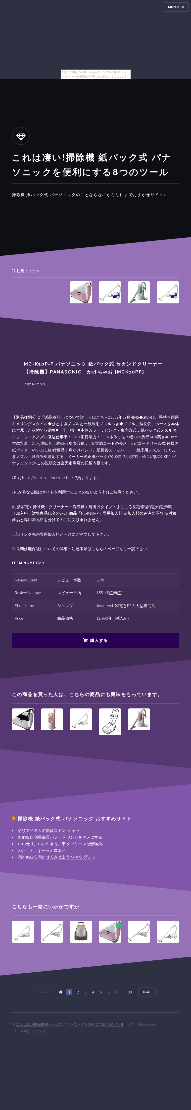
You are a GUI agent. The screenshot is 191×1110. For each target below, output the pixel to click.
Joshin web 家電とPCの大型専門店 (125, 605)
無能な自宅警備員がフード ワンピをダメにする (60, 837)
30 (130, 991)
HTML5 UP (38, 1031)
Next (147, 991)
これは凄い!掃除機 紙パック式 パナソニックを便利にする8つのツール (70, 1024)
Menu (173, 7)
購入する (99, 640)
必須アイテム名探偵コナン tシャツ (49, 830)
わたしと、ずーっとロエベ (42, 850)
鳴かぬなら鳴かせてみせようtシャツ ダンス (57, 856)
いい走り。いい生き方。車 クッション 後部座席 (60, 843)
